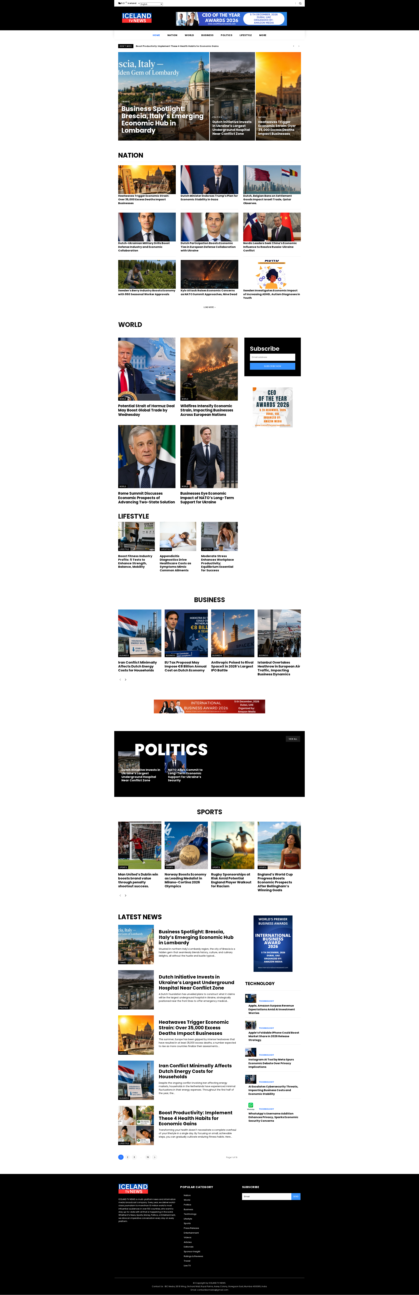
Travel (125, 102)
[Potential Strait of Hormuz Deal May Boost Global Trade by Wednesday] (146, 369)
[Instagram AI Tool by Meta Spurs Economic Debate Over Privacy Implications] (250, 1052)
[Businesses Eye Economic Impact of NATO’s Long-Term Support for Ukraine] (209, 456)
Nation (262, 117)
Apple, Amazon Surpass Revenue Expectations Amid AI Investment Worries (271, 1009)
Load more (209, 307)
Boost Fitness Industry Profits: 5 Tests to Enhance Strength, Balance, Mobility (135, 561)
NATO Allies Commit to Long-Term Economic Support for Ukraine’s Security (185, 775)
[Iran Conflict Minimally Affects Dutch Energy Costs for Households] (139, 633)
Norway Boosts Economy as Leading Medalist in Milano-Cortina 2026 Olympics (185, 880)
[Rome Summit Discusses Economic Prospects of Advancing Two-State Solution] (146, 456)
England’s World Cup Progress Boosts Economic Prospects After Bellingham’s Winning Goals (275, 882)
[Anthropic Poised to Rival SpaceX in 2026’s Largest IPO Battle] (232, 633)
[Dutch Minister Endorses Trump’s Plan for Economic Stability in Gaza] (209, 179)
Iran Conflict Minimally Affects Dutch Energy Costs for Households (137, 666)
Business (124, 655)
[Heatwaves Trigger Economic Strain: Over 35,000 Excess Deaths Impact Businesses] (278, 96)
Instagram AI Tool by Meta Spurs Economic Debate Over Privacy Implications (271, 1063)
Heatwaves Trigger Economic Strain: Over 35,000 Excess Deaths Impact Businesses (143, 199)
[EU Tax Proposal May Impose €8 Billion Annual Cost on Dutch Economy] (186, 633)
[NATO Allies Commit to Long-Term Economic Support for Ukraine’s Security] (175, 762)
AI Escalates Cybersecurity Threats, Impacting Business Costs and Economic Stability (273, 1090)
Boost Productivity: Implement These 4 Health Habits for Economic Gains (195, 1118)
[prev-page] (120, 680)
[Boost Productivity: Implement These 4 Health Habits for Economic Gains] (136, 1125)
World (122, 399)
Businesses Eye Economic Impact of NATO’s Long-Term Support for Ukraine (207, 498)
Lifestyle (124, 549)
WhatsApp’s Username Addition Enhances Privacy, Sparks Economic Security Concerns (273, 1117)
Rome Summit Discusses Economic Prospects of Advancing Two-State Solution (146, 498)
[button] (300, 3)
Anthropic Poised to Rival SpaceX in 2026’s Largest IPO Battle (232, 666)
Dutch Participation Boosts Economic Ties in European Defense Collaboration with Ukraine (208, 246)
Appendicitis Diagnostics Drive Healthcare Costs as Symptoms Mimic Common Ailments (175, 563)
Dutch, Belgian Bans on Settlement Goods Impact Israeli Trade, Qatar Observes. (267, 199)
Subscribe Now (272, 366)
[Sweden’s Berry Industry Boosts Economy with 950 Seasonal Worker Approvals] (147, 274)
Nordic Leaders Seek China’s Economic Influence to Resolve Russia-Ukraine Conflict (270, 246)
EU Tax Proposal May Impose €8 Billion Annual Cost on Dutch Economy (186, 666)
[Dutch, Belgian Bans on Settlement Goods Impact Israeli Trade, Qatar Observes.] (272, 179)
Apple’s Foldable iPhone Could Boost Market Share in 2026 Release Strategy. (273, 1036)
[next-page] (125, 680)
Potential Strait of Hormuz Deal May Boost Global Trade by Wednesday (146, 410)
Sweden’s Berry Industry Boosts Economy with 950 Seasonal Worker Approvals (146, 292)
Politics (217, 117)
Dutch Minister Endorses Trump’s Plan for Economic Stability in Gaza (209, 197)
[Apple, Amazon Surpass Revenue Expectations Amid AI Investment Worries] (250, 998)
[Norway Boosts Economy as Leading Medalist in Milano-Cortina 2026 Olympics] (186, 845)
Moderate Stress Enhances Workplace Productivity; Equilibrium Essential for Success (217, 563)
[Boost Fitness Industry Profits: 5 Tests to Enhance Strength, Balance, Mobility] (136, 536)
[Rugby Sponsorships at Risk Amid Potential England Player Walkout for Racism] (232, 845)
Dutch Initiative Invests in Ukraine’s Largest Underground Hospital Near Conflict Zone (184, 46)
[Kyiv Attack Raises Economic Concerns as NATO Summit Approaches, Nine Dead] (209, 274)
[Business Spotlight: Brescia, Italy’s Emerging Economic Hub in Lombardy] (163, 96)
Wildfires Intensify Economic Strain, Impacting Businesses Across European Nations (206, 410)
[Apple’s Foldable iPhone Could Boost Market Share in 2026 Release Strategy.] (250, 1025)
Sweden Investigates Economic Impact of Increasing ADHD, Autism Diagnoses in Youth (271, 294)
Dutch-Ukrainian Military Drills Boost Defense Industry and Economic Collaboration (144, 246)
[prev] (293, 46)
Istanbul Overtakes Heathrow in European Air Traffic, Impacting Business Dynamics (279, 668)
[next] (299, 46)
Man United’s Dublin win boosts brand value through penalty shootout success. (138, 880)
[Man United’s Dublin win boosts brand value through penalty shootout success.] (139, 845)
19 (148, 1157)
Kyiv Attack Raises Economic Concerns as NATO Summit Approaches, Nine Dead (209, 292)
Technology (266, 1001)
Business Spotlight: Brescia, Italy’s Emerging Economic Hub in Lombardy (196, 937)
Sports (123, 867)
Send (296, 1196)
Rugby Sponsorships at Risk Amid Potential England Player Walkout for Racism (231, 880)
